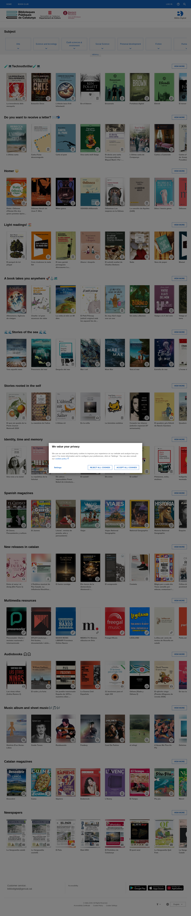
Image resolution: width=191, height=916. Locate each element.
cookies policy (61, 459)
